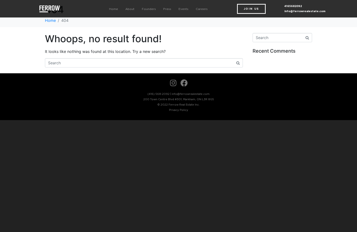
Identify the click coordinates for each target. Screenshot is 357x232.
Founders (149, 8)
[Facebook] (184, 83)
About (130, 8)
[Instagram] (173, 83)
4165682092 (293, 6)
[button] (251, 9)
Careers (202, 8)
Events (183, 8)
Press (167, 8)
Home (113, 8)
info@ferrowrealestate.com (304, 11)
